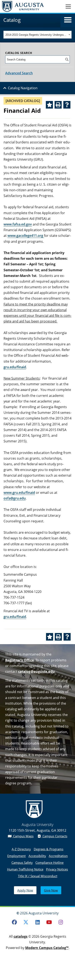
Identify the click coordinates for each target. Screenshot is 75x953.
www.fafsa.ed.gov (18, 224)
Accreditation (58, 856)
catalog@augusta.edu (36, 671)
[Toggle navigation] (68, 6)
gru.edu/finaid (15, 367)
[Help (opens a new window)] (66, 105)
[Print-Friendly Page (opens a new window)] (58, 105)
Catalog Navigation (23, 88)
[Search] (67, 59)
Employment (16, 856)
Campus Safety (22, 862)
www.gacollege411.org (26, 235)
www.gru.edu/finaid (19, 492)
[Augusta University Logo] (22, 6)
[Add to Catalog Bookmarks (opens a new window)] (49, 105)
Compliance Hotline (49, 862)
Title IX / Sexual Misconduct (37, 876)
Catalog (12, 19)
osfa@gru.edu (15, 498)
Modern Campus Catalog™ (47, 947)
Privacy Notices (57, 869)
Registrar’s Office (19, 660)
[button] (67, 20)
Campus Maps (23, 836)
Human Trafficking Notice (25, 869)
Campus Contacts (54, 836)
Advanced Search (19, 73)
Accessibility (37, 856)
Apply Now (25, 890)
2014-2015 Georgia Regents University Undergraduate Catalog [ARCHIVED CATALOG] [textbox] (36, 34)
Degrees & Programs (48, 849)
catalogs (21, 936)
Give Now (51, 890)
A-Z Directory (21, 849)
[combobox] (37, 35)
